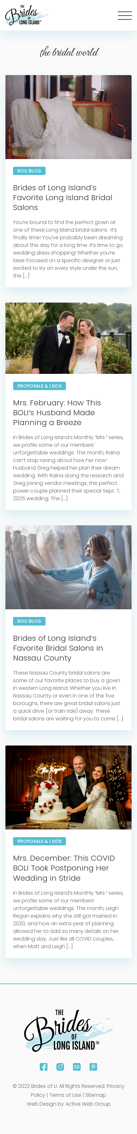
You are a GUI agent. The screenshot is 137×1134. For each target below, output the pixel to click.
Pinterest (93, 1067)
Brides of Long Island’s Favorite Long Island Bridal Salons (62, 197)
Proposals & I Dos (39, 386)
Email (77, 1067)
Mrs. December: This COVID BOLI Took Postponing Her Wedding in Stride (64, 868)
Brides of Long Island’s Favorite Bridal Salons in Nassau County (58, 648)
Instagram (60, 1067)
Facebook (43, 1067)
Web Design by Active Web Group (69, 1104)
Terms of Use (65, 1095)
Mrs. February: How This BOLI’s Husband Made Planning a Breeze (57, 412)
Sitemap (95, 1095)
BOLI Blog (29, 171)
